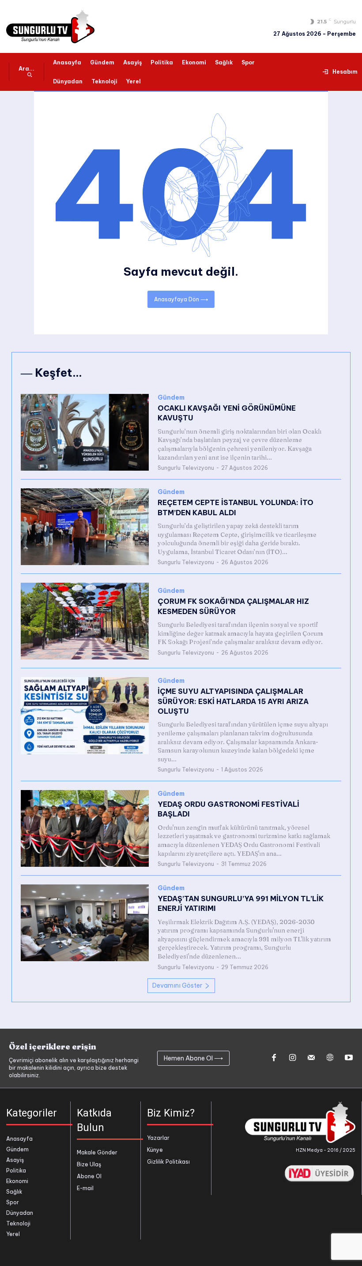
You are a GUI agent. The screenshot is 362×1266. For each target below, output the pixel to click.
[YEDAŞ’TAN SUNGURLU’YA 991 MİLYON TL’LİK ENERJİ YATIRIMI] (85, 922)
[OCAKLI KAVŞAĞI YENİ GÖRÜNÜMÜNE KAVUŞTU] (85, 432)
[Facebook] (274, 1058)
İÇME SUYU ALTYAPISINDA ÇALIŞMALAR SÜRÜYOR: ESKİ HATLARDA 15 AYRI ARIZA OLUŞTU (233, 701)
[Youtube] (349, 1058)
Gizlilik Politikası (168, 1161)
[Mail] (311, 1058)
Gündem (171, 397)
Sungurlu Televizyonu (186, 467)
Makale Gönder (97, 1152)
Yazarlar (158, 1138)
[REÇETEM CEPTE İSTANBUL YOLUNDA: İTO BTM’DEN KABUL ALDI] (85, 526)
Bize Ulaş (89, 1164)
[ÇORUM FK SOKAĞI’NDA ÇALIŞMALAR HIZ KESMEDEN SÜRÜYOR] (85, 621)
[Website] (330, 1058)
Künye (155, 1149)
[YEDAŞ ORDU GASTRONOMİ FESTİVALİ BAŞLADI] (85, 828)
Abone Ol (89, 1176)
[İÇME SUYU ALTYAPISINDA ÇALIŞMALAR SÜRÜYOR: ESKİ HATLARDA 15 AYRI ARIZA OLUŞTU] (85, 715)
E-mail (85, 1188)
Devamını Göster (177, 985)
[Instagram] (292, 1058)
